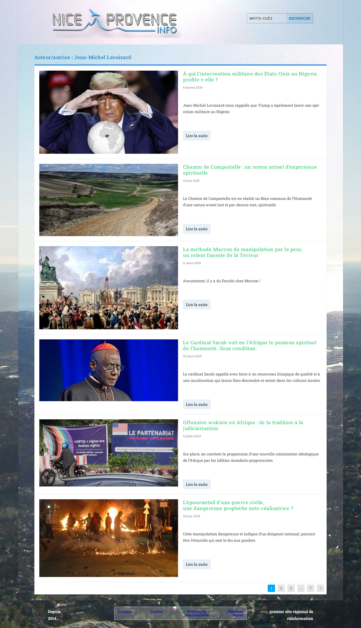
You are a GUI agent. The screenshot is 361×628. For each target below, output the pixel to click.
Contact (156, 611)
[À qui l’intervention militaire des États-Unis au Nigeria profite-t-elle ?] (108, 112)
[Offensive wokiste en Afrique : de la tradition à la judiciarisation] (108, 453)
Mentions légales (236, 613)
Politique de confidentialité (197, 613)
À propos (124, 611)
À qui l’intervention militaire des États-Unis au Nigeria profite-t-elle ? (250, 76)
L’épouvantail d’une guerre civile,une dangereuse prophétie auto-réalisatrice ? (238, 505)
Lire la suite (197, 135)
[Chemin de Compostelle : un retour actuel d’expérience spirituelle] (108, 200)
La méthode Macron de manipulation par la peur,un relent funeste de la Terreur (242, 252)
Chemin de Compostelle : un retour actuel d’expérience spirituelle (250, 170)
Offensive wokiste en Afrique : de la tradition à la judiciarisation (243, 425)
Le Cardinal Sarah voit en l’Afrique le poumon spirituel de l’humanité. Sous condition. (250, 345)
